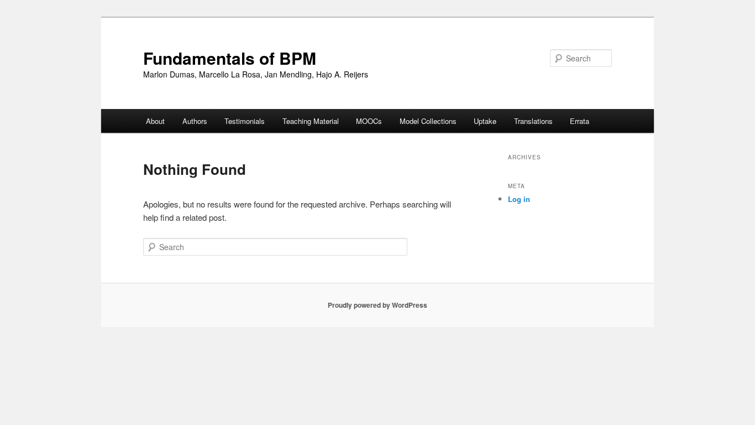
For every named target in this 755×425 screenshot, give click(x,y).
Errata (579, 121)
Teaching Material (310, 121)
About (155, 121)
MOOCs (369, 121)
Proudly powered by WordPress (377, 305)
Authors (194, 121)
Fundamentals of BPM (229, 58)
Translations (533, 121)
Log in (519, 199)
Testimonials (244, 121)
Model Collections (428, 121)
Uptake (485, 121)
